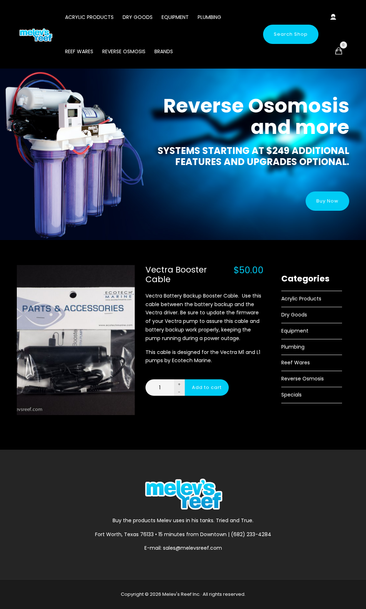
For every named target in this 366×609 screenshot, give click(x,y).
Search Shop (291, 34)
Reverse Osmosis (123, 51)
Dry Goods (138, 17)
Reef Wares (79, 51)
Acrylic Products (89, 17)
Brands (163, 51)
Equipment (175, 17)
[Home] (35, 35)
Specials (291, 394)
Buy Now (327, 201)
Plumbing (209, 17)
